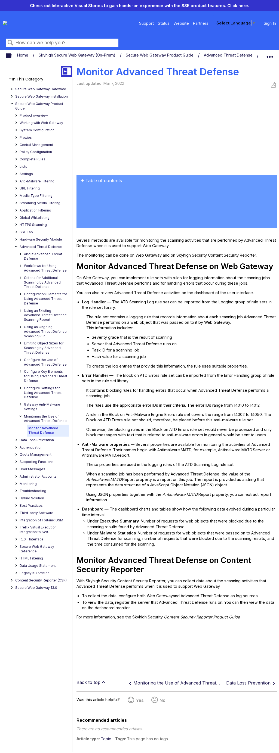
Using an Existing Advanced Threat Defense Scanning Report (45, 315)
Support (146, 23)
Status (164, 23)
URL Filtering (30, 188)
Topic (106, 738)
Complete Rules (32, 159)
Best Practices (31, 505)
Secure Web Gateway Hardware (40, 89)
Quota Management (35, 454)
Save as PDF (273, 85)
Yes (140, 700)
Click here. (238, 5)
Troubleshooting (33, 491)
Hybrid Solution (32, 498)
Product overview (34, 115)
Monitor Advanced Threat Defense (43, 430)
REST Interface (32, 539)
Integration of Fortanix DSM (41, 520)
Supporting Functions (37, 462)
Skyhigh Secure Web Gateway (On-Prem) (77, 55)
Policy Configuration (36, 152)
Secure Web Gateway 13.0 (36, 588)
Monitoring (28, 484)
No (162, 700)
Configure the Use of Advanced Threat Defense (45, 362)
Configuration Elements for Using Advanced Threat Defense (45, 298)
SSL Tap (26, 232)
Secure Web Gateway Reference (37, 548)
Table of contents (103, 180)
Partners (201, 23)
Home (23, 55)
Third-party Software (36, 513)
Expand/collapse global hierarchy (12, 55)
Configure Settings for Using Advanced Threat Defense (43, 392)
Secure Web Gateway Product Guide (160, 55)
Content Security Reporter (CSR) (41, 580)
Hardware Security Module (41, 239)
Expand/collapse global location (269, 54)
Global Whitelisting (35, 218)
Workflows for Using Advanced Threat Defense (45, 268)
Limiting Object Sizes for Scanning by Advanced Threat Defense (43, 347)
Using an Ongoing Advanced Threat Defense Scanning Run (45, 331)
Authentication (31, 447)
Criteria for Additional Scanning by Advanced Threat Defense (42, 282)
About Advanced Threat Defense (43, 256)
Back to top (88, 682)
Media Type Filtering (36, 196)
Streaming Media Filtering (40, 203)
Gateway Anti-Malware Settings (42, 406)
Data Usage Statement (38, 566)
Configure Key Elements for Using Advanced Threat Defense (45, 376)
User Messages (32, 469)
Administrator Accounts (38, 476)
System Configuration (37, 130)
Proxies (26, 137)
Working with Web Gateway (41, 123)
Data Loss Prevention (37, 440)
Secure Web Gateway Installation (41, 96)
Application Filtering (35, 210)
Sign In (270, 23)
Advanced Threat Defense (229, 55)
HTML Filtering (31, 558)
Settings (26, 174)
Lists (23, 166)
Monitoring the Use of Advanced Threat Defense (45, 418)
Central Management (36, 145)
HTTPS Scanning (33, 225)
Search (11, 43)
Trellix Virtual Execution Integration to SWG (38, 529)
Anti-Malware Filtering (37, 181)
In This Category (27, 79)
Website (181, 23)
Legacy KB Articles (35, 573)
